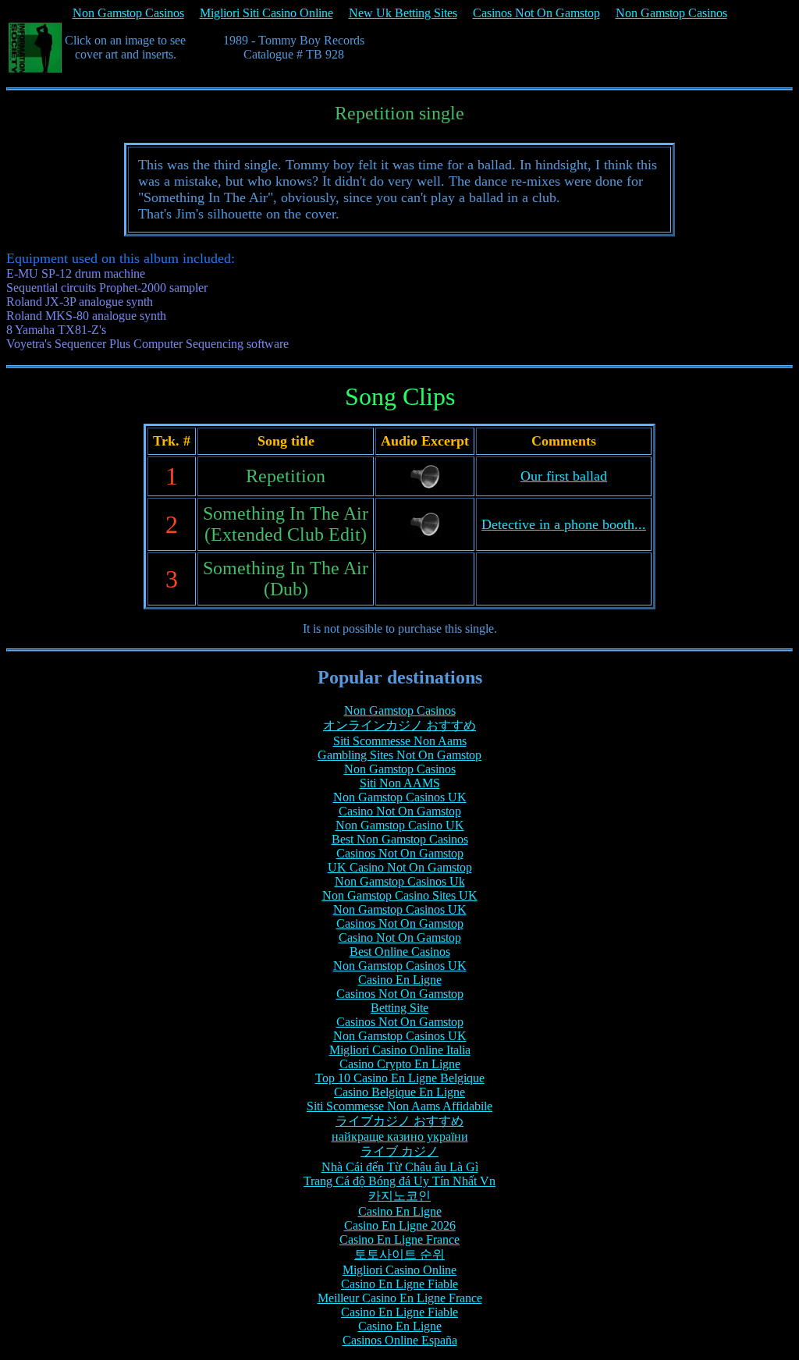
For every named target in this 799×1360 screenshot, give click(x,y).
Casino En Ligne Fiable (399, 1284)
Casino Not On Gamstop (400, 811)
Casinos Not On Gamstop (536, 13)
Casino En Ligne (400, 979)
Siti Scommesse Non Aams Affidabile (399, 1106)
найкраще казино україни (400, 1136)
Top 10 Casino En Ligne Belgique (400, 1078)
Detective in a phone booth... (563, 524)
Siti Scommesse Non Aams (400, 740)
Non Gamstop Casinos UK (400, 797)
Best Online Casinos (400, 951)
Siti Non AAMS (400, 783)
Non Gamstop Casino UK (400, 825)
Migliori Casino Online (399, 1270)
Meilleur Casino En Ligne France (400, 1298)
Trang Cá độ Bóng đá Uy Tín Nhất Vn (399, 1181)
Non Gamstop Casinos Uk (400, 881)
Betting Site (399, 1007)
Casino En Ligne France (399, 1239)
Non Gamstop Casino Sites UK (400, 895)
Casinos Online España (400, 1340)
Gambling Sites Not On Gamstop (399, 755)
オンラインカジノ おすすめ (399, 725)
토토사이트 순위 (399, 1254)
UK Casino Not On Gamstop (400, 867)
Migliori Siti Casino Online (266, 13)
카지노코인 (399, 1195)
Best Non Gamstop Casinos (400, 839)
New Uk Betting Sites (403, 13)
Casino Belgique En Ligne (399, 1092)
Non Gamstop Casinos (128, 13)
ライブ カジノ (399, 1151)
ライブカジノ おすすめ (399, 1120)
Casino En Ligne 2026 (400, 1225)
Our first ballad (563, 476)
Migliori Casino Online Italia (400, 1049)
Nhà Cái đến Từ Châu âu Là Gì (399, 1167)
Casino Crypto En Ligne (399, 1064)
